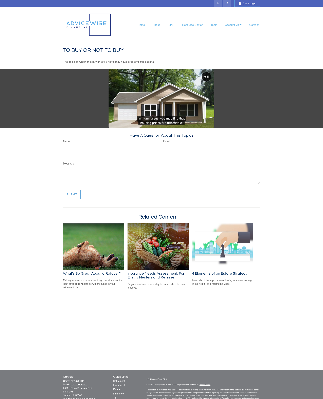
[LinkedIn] (218, 3)
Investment (119, 385)
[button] (141, 24)
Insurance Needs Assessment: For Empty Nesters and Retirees (156, 275)
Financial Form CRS (158, 379)
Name (66, 141)
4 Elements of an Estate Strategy (219, 273)
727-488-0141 (79, 384)
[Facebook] (227, 3)
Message (68, 163)
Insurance (118, 393)
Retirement (119, 381)
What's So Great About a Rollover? (92, 273)
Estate (116, 389)
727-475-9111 (78, 381)
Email (166, 141)
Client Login (249, 3)
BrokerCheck (205, 384)
